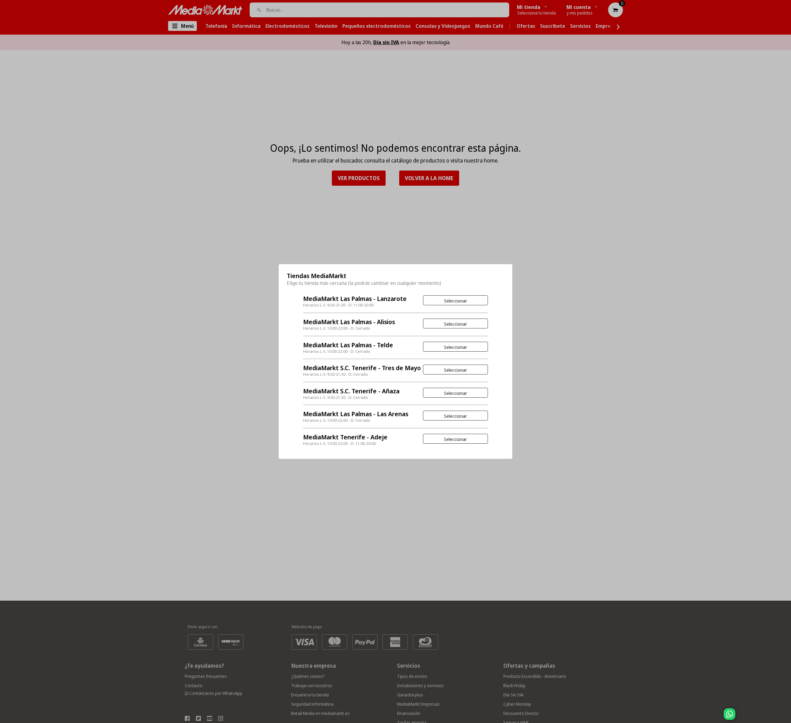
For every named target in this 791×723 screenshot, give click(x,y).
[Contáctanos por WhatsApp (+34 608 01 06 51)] (785, 717)
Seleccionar (455, 301)
